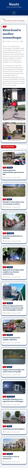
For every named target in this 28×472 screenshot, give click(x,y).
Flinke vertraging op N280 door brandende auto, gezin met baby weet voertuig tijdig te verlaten (13, 308)
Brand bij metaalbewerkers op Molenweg (12, 237)
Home (3, 19)
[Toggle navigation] (14, 12)
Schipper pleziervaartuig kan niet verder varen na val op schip (13, 371)
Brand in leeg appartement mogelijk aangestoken (11, 339)
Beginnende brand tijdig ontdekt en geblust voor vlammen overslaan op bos (13, 272)
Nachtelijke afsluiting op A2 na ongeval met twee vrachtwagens (13, 400)
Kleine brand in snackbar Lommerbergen (14, 20)
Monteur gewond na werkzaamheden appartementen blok (13, 172)
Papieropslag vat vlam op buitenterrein (11, 457)
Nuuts (14, 4)
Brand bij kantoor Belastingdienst (14, 429)
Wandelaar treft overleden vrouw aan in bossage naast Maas (13, 203)
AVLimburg (8, 41)
